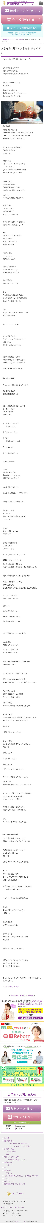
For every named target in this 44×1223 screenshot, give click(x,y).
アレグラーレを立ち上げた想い (17, 1143)
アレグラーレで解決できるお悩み (18, 1146)
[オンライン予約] (22, 1117)
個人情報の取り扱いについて (14, 1184)
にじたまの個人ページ (11, 987)
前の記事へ (15, 995)
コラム (6, 1178)
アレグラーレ (18, 1193)
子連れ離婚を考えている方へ (16, 1160)
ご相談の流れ (11, 1151)
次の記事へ (29, 995)
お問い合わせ (9, 1181)
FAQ (5, 1168)
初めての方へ (9, 1141)
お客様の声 (8, 1162)
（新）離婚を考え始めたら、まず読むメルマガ (21, 1176)
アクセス (9, 1173)
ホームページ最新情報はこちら (23, 28)
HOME (22, 995)
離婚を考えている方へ (12, 1157)
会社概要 (7, 1170)
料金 (7, 1154)
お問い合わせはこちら (23, 1123)
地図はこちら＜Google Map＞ (13, 1207)
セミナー (9, 1165)
